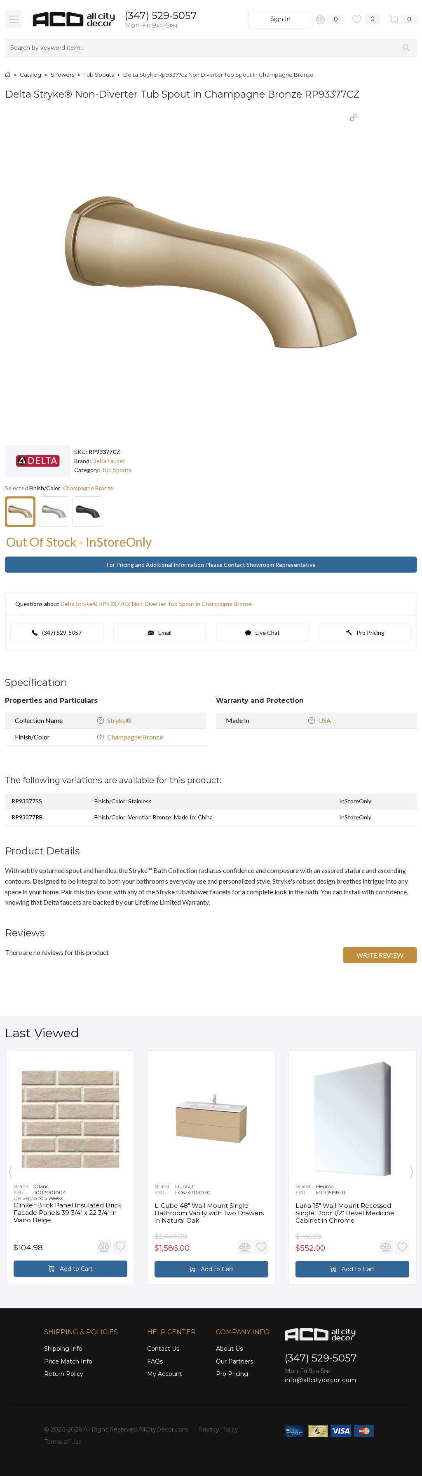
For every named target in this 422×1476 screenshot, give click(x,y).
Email (164, 632)
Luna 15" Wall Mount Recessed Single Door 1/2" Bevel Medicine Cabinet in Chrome (344, 1213)
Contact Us (163, 1348)
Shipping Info (63, 1348)
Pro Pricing (369, 632)
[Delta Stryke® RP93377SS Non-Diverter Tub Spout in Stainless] (54, 511)
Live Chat (267, 632)
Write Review (379, 955)
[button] (353, 117)
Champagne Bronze (135, 737)
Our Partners (234, 1361)
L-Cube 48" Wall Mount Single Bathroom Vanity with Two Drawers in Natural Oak (209, 1213)
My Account (164, 1374)
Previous (10, 1169)
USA (324, 720)
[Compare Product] (104, 1247)
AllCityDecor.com (163, 1429)
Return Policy (63, 1374)
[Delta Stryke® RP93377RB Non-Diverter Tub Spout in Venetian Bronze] (87, 511)
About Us (229, 1348)
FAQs (155, 1361)
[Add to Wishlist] (120, 1247)
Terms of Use (63, 1442)
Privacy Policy (218, 1429)
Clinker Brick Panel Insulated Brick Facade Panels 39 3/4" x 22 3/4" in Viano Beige (68, 1213)
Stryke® (119, 720)
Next (412, 1169)
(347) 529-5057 (161, 15)
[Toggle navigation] (14, 19)
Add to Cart (75, 1268)
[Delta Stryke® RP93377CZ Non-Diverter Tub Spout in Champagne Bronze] (20, 511)
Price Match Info (68, 1361)
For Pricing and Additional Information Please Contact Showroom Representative (211, 564)
